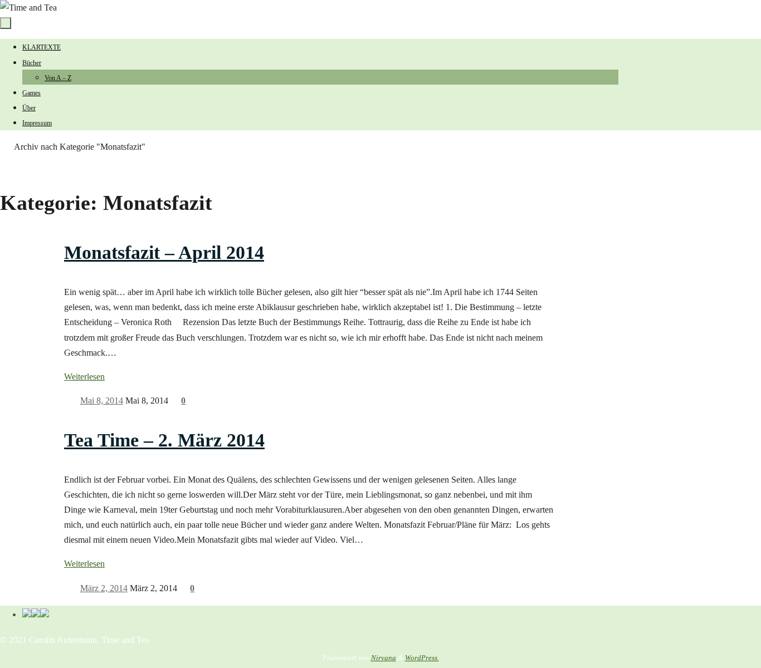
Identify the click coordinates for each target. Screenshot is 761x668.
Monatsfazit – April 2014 (164, 252)
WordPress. (422, 658)
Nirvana (383, 658)
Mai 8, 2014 (101, 400)
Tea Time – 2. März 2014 (164, 440)
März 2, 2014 (104, 588)
